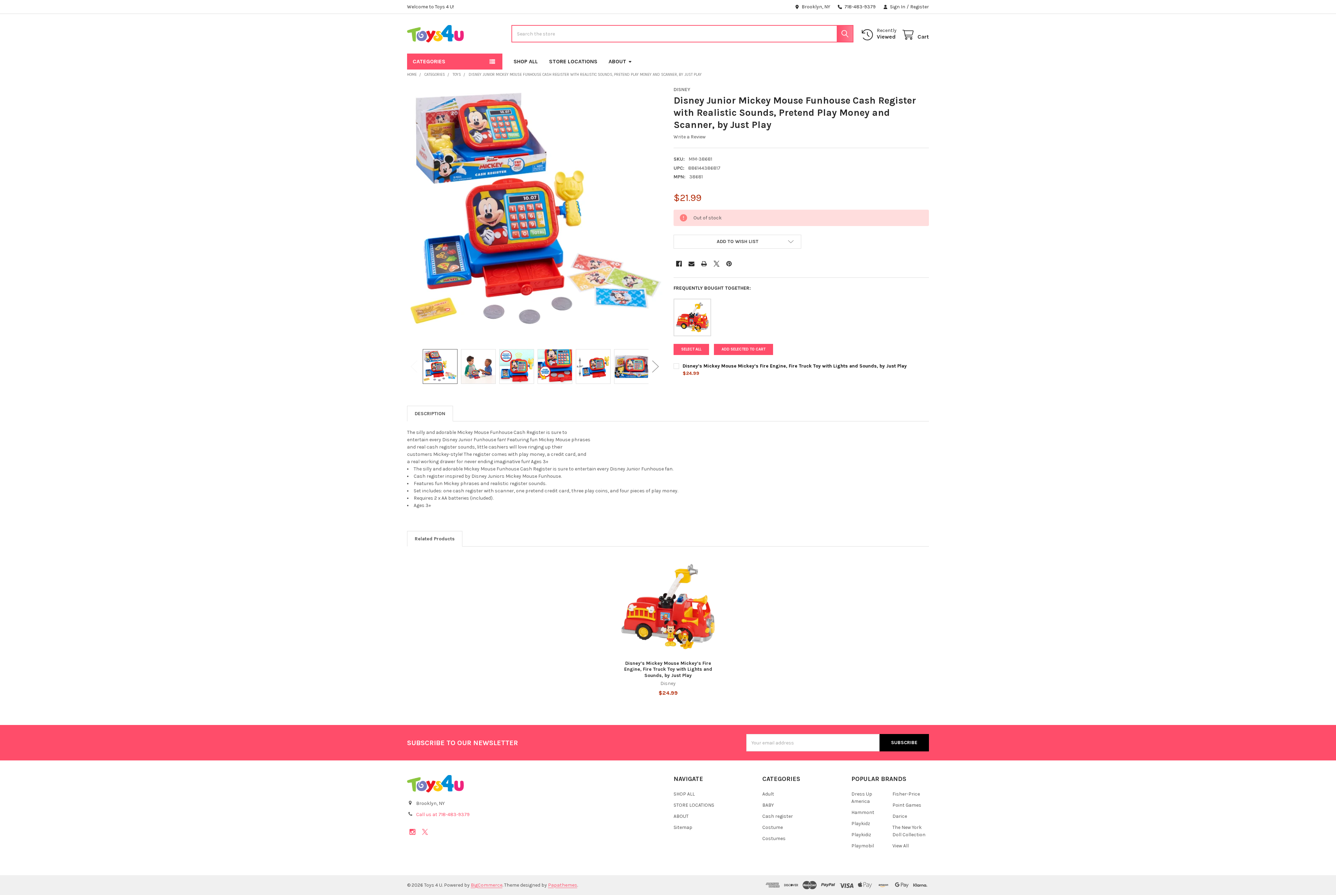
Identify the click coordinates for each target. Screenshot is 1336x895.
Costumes (774, 838)
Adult (768, 794)
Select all (691, 349)
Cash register (777, 816)
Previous (414, 366)
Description (430, 414)
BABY (768, 805)
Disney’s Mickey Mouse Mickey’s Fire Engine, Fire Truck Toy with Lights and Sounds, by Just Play (795, 366)
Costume (772, 827)
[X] (716, 263)
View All (900, 846)
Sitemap (683, 827)
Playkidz (860, 824)
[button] (737, 242)
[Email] (691, 263)
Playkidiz (861, 835)
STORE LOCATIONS (573, 61)
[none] (534, 214)
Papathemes (562, 885)
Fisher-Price (906, 794)
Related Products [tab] (435, 539)
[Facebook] (679, 263)
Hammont (862, 812)
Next (655, 366)
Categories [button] (429, 61)
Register (919, 7)
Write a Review (690, 137)
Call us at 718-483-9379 (443, 814)
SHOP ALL (526, 61)
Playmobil (862, 846)
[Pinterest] (729, 263)
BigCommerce (486, 885)
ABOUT (617, 61)
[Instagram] (412, 832)
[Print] (704, 263)
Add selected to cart (743, 349)
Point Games (906, 805)
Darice (899, 816)
